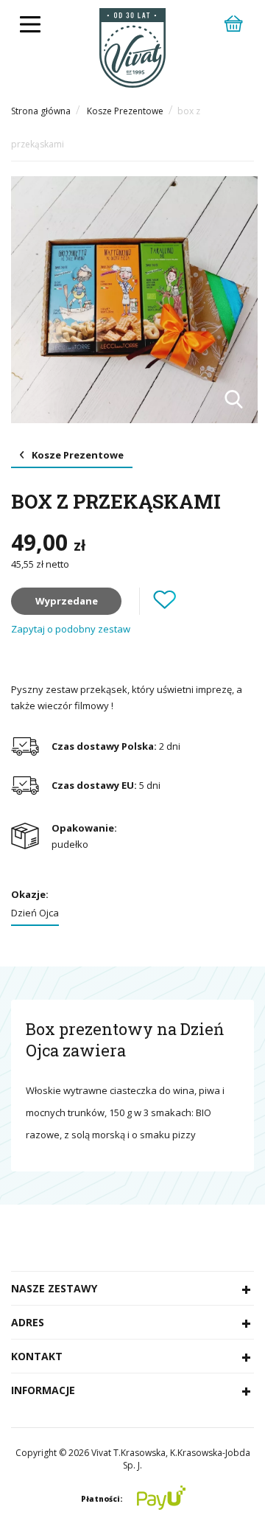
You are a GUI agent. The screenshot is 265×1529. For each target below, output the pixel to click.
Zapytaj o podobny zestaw (70, 628)
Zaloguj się (145, 559)
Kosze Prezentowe (125, 111)
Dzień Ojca (35, 912)
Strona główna (41, 111)
